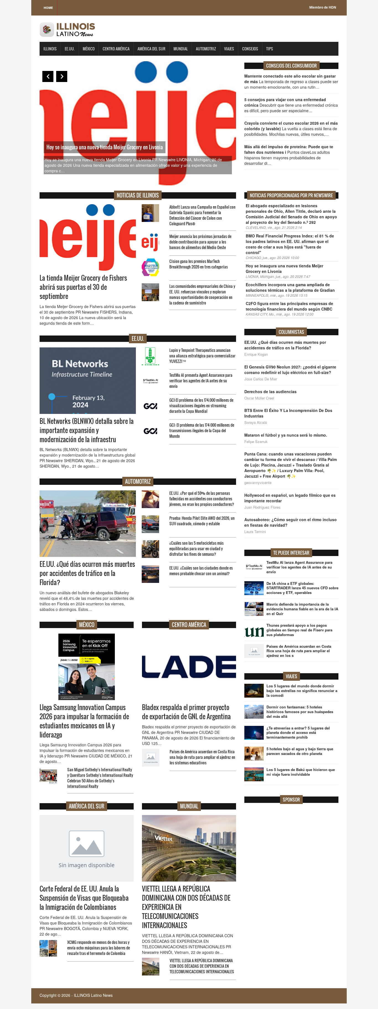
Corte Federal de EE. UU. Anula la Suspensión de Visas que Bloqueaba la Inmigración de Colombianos (84, 898)
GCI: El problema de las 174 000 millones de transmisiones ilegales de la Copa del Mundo (201, 430)
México (89, 49)
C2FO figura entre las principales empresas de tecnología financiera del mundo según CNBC (289, 306)
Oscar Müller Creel (259, 398)
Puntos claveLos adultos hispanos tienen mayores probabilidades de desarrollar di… (288, 155)
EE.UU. (70, 49)
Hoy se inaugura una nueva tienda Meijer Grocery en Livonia (104, 147)
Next (61, 76)
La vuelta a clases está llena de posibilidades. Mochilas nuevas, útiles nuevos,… (291, 128)
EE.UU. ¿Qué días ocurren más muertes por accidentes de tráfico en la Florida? (87, 573)
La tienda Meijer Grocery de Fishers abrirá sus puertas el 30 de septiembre (83, 287)
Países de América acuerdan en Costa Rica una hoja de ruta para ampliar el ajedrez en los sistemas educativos (202, 757)
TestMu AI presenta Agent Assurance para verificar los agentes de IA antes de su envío (200, 380)
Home (48, 8)
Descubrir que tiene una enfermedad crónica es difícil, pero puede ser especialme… (291, 105)
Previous (47, 76)
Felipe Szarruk (256, 441)
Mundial (181, 49)
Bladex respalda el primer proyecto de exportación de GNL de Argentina (186, 712)
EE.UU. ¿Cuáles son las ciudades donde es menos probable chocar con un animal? (201, 570)
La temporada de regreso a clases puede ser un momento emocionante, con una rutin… (291, 81)
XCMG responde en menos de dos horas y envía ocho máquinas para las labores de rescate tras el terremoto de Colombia (98, 947)
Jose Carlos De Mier (260, 379)
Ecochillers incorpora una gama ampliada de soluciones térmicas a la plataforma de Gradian (290, 287)
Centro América (116, 49)
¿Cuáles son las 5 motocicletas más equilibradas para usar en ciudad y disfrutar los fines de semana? (196, 548)
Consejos (250, 49)
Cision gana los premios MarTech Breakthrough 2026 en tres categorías (198, 264)
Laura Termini (255, 531)
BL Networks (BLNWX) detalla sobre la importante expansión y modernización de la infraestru (87, 430)
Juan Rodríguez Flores (262, 507)
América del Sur (151, 49)
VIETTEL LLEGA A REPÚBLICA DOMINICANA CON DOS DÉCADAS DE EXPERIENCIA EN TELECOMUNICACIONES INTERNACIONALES (202, 965)
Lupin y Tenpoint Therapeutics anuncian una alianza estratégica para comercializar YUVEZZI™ (202, 355)
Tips (269, 49)
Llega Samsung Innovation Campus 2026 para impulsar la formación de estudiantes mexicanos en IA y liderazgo (84, 721)
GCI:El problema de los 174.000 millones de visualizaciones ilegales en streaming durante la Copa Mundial (201, 405)
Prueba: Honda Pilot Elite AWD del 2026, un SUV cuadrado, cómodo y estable (202, 520)
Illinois (50, 49)
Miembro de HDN (322, 7)
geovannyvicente (257, 482)
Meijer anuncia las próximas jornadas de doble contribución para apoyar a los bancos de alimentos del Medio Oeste (200, 241)
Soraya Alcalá (255, 422)
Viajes (229, 49)
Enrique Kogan (256, 354)
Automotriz (206, 49)
